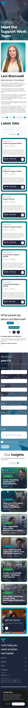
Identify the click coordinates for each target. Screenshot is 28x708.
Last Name (3, 385)
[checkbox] (2, 442)
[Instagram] (11, 681)
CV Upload (3, 428)
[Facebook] (7, 681)
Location (3, 403)
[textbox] (14, 372)
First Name (3, 368)
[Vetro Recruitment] (3, 3)
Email (2, 394)
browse (19, 435)
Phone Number (4, 376)
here (8, 700)
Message (3, 412)
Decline (8, 704)
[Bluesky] (15, 681)
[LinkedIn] (2, 681)
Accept (18, 703)
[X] (19, 681)
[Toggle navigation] (25, 3)
